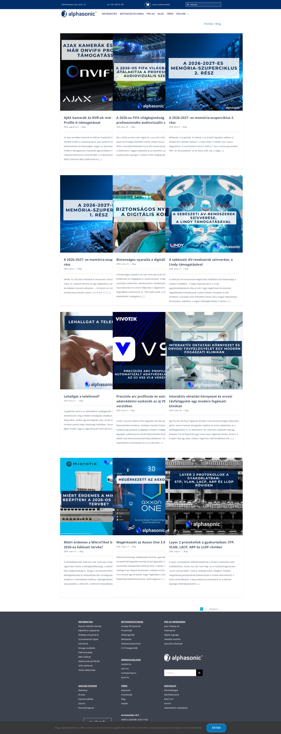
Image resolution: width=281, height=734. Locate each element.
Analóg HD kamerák (130, 626)
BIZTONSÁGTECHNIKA (132, 621)
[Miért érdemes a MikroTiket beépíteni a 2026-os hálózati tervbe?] (98, 496)
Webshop (83, 690)
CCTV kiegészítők (129, 648)
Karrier (167, 703)
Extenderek (169, 630)
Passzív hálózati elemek (89, 626)
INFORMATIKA (85, 621)
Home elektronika (86, 670)
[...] (100, 159)
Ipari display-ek (171, 626)
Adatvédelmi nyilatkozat (176, 707)
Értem (216, 727)
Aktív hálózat (84, 656)
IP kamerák (126, 630)
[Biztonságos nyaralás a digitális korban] (151, 214)
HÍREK (124, 685)
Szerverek (83, 643)
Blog (84, 127)
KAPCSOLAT (170, 685)
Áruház (81, 694)
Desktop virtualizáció (88, 634)
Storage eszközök (86, 648)
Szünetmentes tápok (88, 639)
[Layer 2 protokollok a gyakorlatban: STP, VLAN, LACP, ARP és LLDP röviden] (204, 496)
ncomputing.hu (128, 673)
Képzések (125, 690)
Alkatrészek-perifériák (89, 661)
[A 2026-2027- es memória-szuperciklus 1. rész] (98, 214)
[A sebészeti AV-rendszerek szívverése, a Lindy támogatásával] (204, 214)
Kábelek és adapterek (88, 630)
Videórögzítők (127, 634)
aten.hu (125, 668)
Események (126, 694)
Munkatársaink (171, 694)
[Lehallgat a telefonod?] (98, 350)
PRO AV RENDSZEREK (174, 621)
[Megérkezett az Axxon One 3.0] (151, 496)
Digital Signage (171, 634)
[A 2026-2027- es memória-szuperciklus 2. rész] (204, 72)
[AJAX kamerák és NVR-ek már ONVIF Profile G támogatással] (98, 72)
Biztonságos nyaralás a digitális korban (147, 259)
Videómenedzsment (131, 643)
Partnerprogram (86, 707)
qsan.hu (125, 677)
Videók (124, 703)
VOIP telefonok (85, 665)
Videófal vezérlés (172, 639)
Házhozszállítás (85, 699)
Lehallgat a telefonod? (82, 396)
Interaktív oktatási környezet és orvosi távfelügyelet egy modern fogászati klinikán (200, 401)
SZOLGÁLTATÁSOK (87, 685)
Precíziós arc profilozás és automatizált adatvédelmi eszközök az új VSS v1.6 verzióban (148, 401)
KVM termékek (85, 652)
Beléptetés (126, 639)
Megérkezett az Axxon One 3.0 (140, 542)
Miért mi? (168, 699)
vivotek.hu (126, 664)
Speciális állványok (173, 643)
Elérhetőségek (171, 690)
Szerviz (81, 703)
